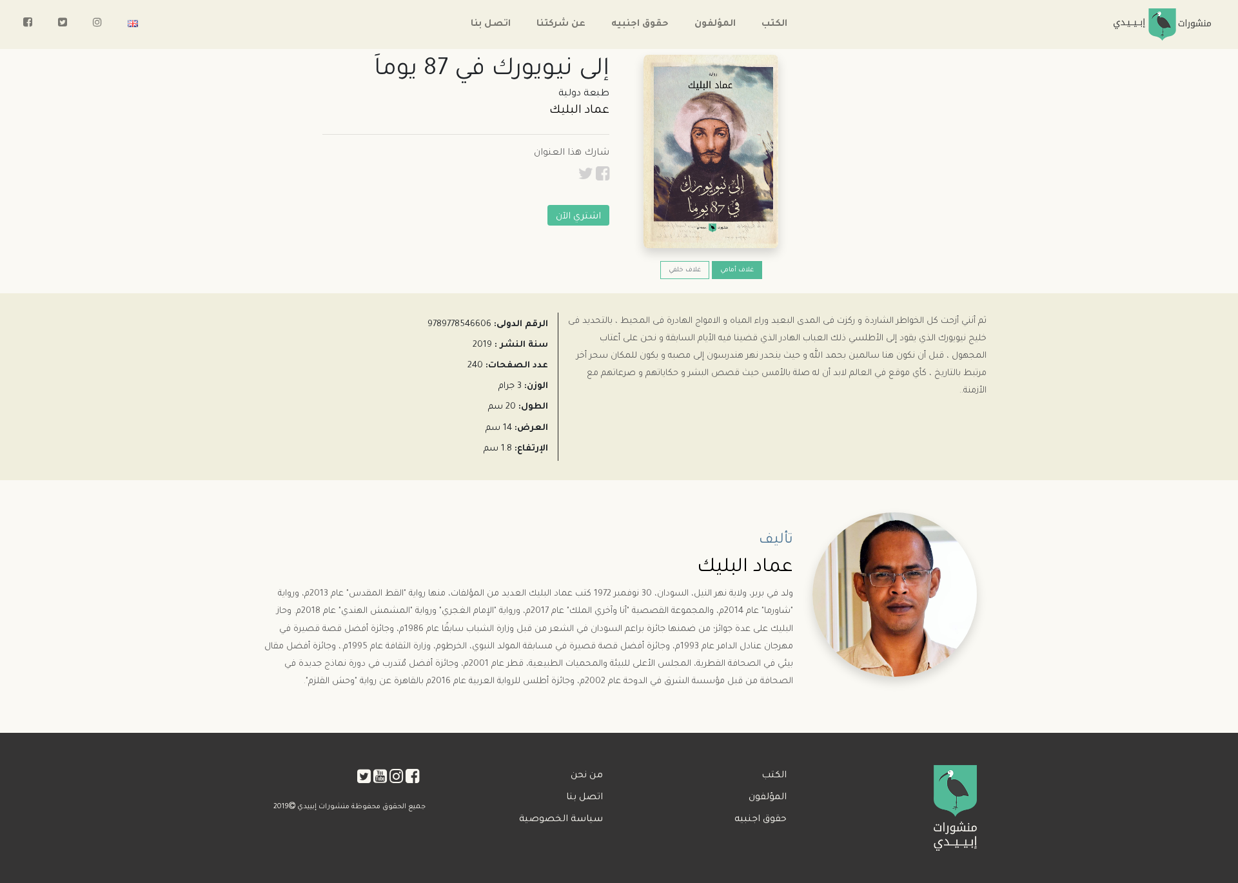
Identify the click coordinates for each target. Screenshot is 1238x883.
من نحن (587, 776)
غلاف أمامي (737, 270)
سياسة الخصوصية (561, 820)
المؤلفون (715, 24)
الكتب (774, 24)
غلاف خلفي (685, 270)
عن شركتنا (560, 24)
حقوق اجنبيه (640, 24)
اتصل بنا (491, 24)
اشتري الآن (578, 217)
